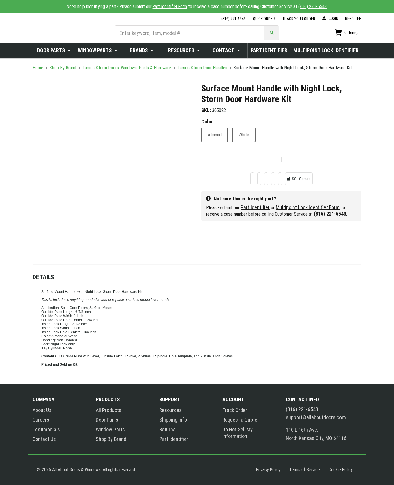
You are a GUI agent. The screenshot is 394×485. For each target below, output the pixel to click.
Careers (41, 420)
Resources (170, 410)
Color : (208, 122)
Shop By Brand (62, 67)
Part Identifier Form (170, 6)
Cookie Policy (341, 469)
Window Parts (110, 429)
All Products (108, 410)
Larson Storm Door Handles (202, 67)
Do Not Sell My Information (237, 432)
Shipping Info (173, 420)
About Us (42, 410)
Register (353, 18)
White (244, 135)
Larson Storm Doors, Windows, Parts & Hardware (126, 67)
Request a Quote (239, 420)
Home (38, 67)
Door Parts (107, 420)
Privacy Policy (268, 469)
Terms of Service (304, 469)
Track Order (234, 410)
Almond (215, 135)
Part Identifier (255, 207)
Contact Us (44, 439)
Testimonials (46, 429)
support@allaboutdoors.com (316, 417)
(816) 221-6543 (312, 6)
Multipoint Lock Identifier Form (308, 207)
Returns (167, 429)
